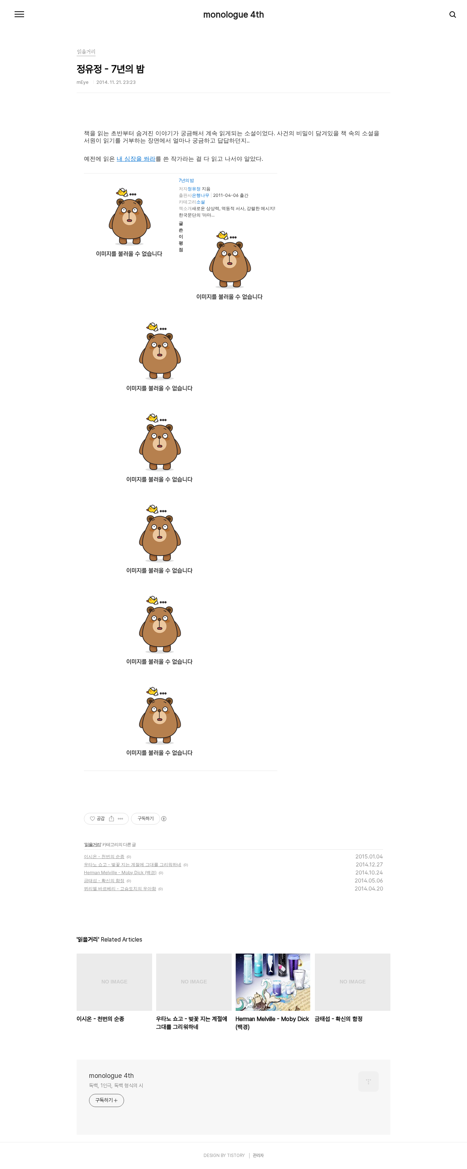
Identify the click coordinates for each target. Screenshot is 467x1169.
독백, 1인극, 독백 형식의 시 (116, 1085)
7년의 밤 (186, 180)
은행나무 (200, 195)
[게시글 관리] (120, 818)
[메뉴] (19, 14)
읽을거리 (93, 844)
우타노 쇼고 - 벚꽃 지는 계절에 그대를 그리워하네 (132, 864)
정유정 (194, 188)
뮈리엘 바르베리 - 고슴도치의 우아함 (120, 888)
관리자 (258, 1155)
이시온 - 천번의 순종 (104, 856)
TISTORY (236, 1155)
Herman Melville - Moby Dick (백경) (120, 872)
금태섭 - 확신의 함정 (104, 880)
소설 (200, 201)
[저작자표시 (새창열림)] (163, 819)
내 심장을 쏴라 (136, 158)
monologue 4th (233, 14)
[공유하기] (111, 818)
